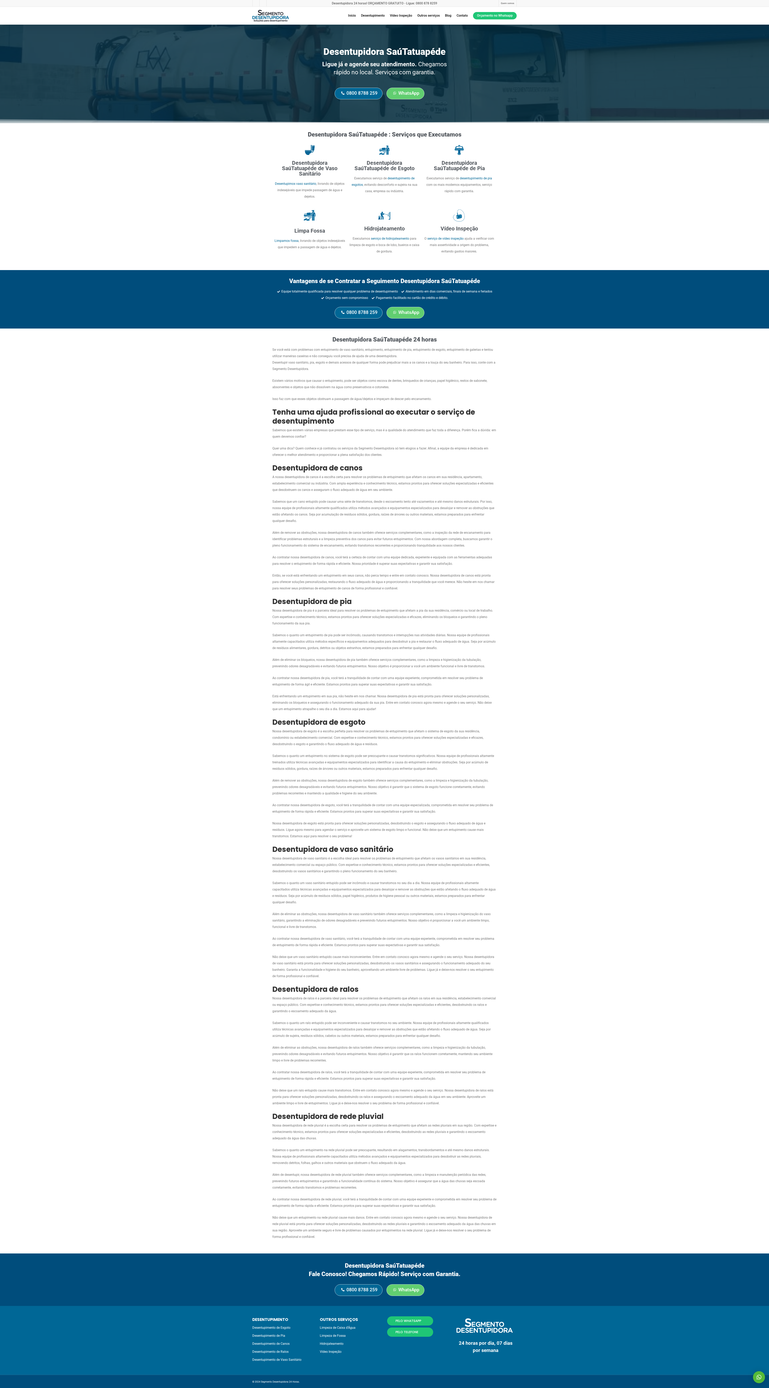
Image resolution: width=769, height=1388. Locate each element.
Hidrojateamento (331, 1344)
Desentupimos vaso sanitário (295, 184)
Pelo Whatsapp (408, 1321)
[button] (759, 1377)
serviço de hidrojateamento (390, 238)
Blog (448, 15)
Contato (462, 15)
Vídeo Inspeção (401, 15)
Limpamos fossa (287, 241)
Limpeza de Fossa (333, 1336)
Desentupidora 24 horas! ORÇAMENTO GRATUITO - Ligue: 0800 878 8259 (384, 3)
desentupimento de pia (476, 178)
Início (352, 15)
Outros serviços (428, 15)
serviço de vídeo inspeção (445, 238)
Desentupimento (373, 15)
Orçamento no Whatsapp (495, 15)
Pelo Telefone (407, 1332)
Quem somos (507, 3)
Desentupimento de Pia (268, 1336)
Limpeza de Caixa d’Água (337, 1328)
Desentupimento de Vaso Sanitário (276, 1360)
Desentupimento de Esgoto (271, 1328)
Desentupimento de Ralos (270, 1352)
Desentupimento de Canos (271, 1344)
